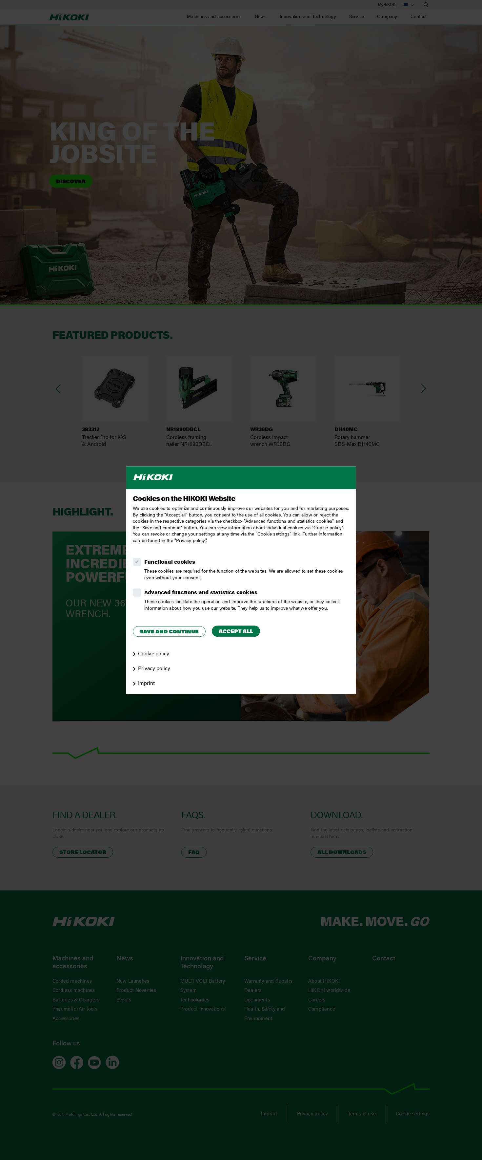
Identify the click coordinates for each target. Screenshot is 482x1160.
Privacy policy (154, 668)
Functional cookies (169, 562)
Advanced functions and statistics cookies (200, 593)
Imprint (146, 683)
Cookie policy (153, 654)
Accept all (236, 631)
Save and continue (169, 632)
